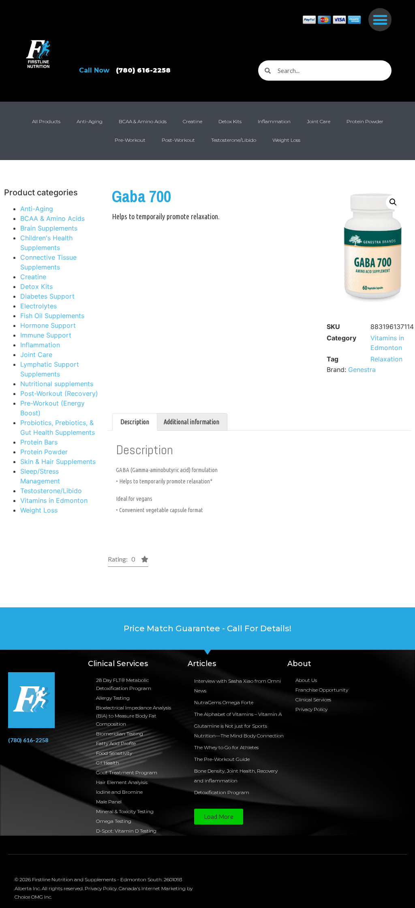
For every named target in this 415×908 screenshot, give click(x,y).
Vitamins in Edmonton (54, 500)
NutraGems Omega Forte (223, 702)
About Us (306, 680)
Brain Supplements (48, 228)
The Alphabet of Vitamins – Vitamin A (238, 714)
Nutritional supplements (56, 384)
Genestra (362, 369)
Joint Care (318, 121)
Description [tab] (134, 421)
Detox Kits (230, 121)
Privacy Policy (311, 709)
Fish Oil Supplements (52, 316)
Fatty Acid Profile (116, 743)
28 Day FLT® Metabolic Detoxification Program (123, 684)
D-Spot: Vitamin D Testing (126, 831)
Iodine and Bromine (119, 792)
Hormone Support (48, 325)
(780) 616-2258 (28, 740)
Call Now (125, 70)
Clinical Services (313, 699)
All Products (46, 121)
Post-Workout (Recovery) (59, 393)
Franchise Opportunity (321, 690)
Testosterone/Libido (233, 140)
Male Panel (109, 802)
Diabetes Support (47, 296)
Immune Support (45, 335)
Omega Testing (113, 821)
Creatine (192, 121)
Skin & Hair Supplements (58, 461)
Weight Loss (286, 140)
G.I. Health (107, 763)
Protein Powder (365, 121)
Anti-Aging (90, 121)
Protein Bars (39, 442)
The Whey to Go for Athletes (226, 747)
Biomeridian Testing (119, 734)
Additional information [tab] (191, 421)
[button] (379, 19)
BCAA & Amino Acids (143, 121)
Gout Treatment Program (126, 772)
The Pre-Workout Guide (222, 759)
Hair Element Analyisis (122, 782)
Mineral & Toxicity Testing (125, 811)
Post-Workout (178, 140)
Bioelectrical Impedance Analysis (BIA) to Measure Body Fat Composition (133, 716)
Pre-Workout (130, 140)
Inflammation (274, 121)
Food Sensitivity (114, 753)
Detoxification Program (221, 792)
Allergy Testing (113, 698)
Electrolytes (38, 306)
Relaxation (386, 359)
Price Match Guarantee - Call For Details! (207, 628)
